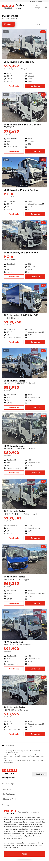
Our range (37, 6)
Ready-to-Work (9, 799)
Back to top (41, 774)
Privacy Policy (10, 845)
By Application (9, 794)
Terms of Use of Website (24, 845)
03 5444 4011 (37, 1)
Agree (24, 854)
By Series (7, 789)
